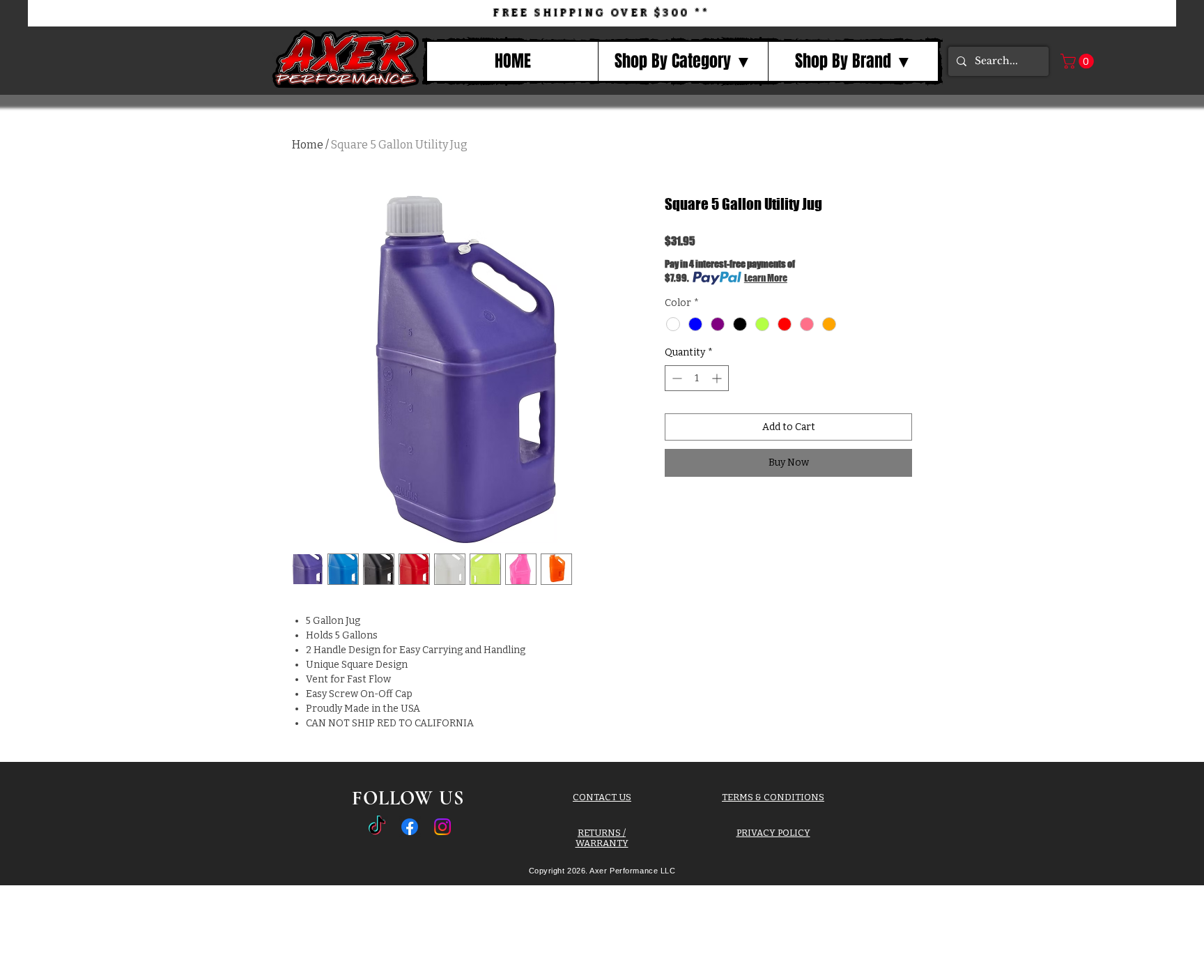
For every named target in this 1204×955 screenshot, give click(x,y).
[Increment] (718, 378)
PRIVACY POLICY (773, 832)
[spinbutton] (696, 378)
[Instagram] (442, 827)
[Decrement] (675, 378)
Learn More (765, 278)
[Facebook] (410, 827)
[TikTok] (377, 827)
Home (307, 144)
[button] (683, 61)
